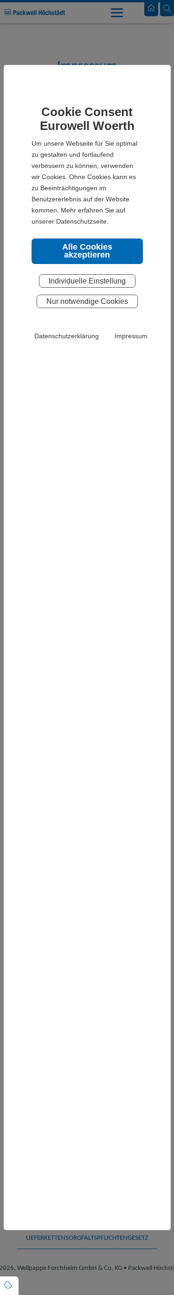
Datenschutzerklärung (66, 336)
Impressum (131, 336)
